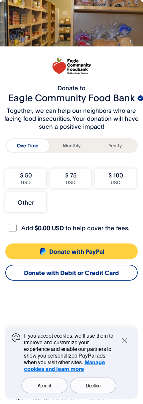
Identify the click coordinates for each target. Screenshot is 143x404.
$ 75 (70, 178)
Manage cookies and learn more (64, 365)
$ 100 (115, 178)
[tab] (27, 145)
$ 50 (26, 178)
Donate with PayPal (76, 251)
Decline (93, 385)
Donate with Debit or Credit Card (71, 272)
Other (26, 202)
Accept (44, 385)
